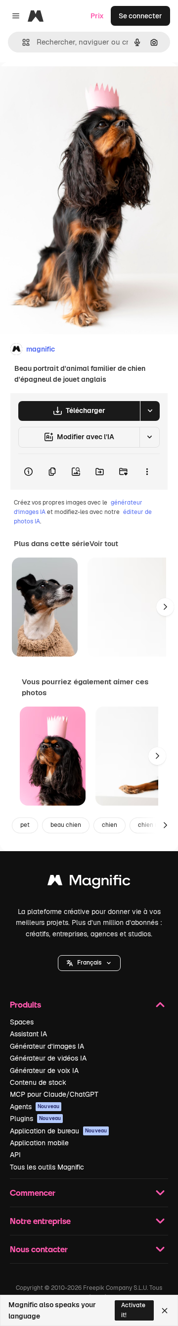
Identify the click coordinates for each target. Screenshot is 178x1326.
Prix (97, 15)
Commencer (32, 1192)
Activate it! (133, 1310)
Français (89, 963)
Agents (34, 1106)
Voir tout (103, 543)
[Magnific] (89, 882)
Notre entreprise (40, 1221)
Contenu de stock (38, 1082)
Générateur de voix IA (44, 1070)
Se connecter (140, 15)
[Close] (165, 1311)
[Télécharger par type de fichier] (150, 411)
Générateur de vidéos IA (48, 1058)
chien (109, 825)
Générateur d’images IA (47, 1046)
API (15, 1154)
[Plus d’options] (147, 472)
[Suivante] (165, 607)
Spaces (22, 1022)
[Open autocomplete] (22, 42)
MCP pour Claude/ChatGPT (54, 1094)
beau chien (65, 825)
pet (25, 825)
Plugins (35, 1118)
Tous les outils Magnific (47, 1167)
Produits (25, 1004)
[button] (89, 963)
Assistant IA (28, 1033)
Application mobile (39, 1142)
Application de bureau (58, 1130)
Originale (65, 85)
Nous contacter (39, 1249)
